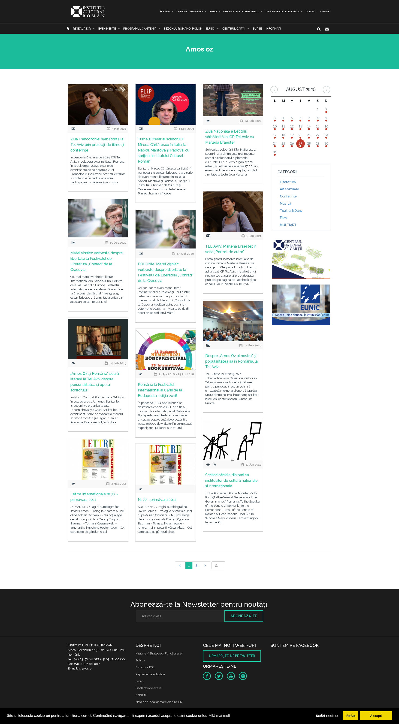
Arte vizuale (289, 189)
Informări (273, 28)
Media (213, 11)
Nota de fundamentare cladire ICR (159, 702)
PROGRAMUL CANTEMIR (139, 28)
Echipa (140, 660)
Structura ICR (145, 667)
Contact (311, 11)
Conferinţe (288, 196)
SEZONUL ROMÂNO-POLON (183, 28)
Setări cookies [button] (327, 716)
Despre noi (196, 11)
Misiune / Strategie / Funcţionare (158, 653)
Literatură (288, 182)
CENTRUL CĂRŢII (233, 28)
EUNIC (210, 28)
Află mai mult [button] (219, 716)
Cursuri (182, 11)
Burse (257, 28)
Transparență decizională (282, 11)
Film (283, 218)
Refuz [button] (350, 716)
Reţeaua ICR (82, 28)
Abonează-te (243, 616)
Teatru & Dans (291, 210)
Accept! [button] (376, 716)
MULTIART (288, 225)
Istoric (140, 681)
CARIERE (324, 11)
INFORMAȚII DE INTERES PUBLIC (241, 11)
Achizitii (141, 695)
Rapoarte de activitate (150, 674)
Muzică (285, 203)
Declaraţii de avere (148, 688)
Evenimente (107, 28)
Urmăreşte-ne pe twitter (232, 656)
